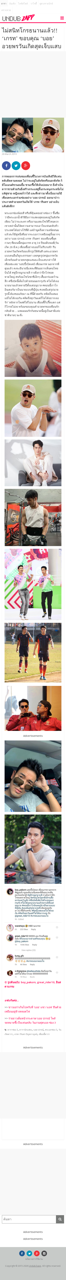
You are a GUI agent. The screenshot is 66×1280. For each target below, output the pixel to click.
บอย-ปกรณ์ (38, 1029)
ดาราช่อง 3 (13, 1029)
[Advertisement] (33, 84)
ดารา (3, 3)
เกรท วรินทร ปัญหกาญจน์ (25, 1034)
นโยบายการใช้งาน (34, 1259)
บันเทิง (12, 3)
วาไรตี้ (33, 3)
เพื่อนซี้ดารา (44, 1034)
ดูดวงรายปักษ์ (46, 3)
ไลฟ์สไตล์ (23, 3)
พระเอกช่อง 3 (51, 1029)
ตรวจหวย (6, 10)
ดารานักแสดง (25, 1029)
